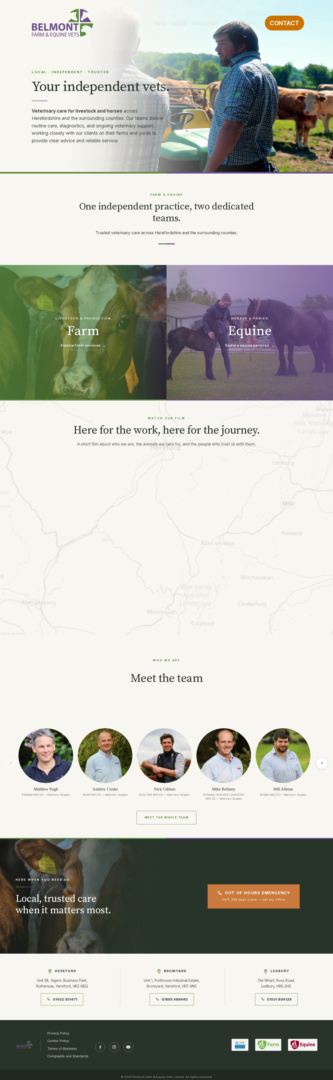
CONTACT (284, 23)
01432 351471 (65, 999)
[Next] (322, 763)
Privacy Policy (58, 1033)
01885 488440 (175, 999)
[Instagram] (114, 1047)
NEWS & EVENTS (239, 22)
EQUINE (179, 22)
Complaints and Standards (67, 1056)
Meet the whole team (166, 817)
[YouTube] (128, 1047)
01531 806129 (279, 999)
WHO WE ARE (205, 22)
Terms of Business (62, 1049)
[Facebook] (100, 1047)
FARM (160, 22)
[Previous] (11, 763)
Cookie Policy (58, 1041)
